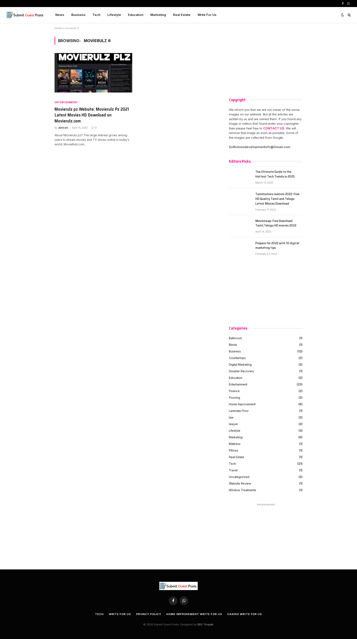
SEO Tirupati (205, 624)
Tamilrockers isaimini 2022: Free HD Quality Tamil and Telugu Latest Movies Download (277, 199)
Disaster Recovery (241, 371)
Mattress (234, 444)
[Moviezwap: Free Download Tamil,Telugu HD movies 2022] (240, 226)
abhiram (63, 127)
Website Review (240, 483)
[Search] (349, 15)
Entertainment (66, 102)
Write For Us (207, 15)
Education (135, 15)
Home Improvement (242, 404)
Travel (233, 470)
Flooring (234, 397)
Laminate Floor (239, 411)
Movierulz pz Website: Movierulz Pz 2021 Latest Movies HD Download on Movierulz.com (92, 115)
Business (78, 15)
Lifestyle (114, 15)
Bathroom (235, 338)
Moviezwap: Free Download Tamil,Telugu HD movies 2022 (275, 223)
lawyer (233, 424)
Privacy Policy (148, 614)
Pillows (233, 450)
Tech (96, 15)
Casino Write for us (244, 614)
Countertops (237, 358)
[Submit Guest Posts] (25, 15)
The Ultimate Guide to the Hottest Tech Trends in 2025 (275, 174)
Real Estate (181, 15)
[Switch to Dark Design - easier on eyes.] (342, 15)
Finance (234, 391)
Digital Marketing (240, 364)
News (59, 15)
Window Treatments (242, 490)
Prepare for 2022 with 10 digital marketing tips (277, 245)
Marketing (158, 15)
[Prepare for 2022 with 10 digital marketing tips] (240, 248)
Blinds (233, 344)
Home (58, 28)
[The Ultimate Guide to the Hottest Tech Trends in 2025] (240, 177)
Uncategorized (239, 477)
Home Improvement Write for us (194, 614)
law (231, 417)
